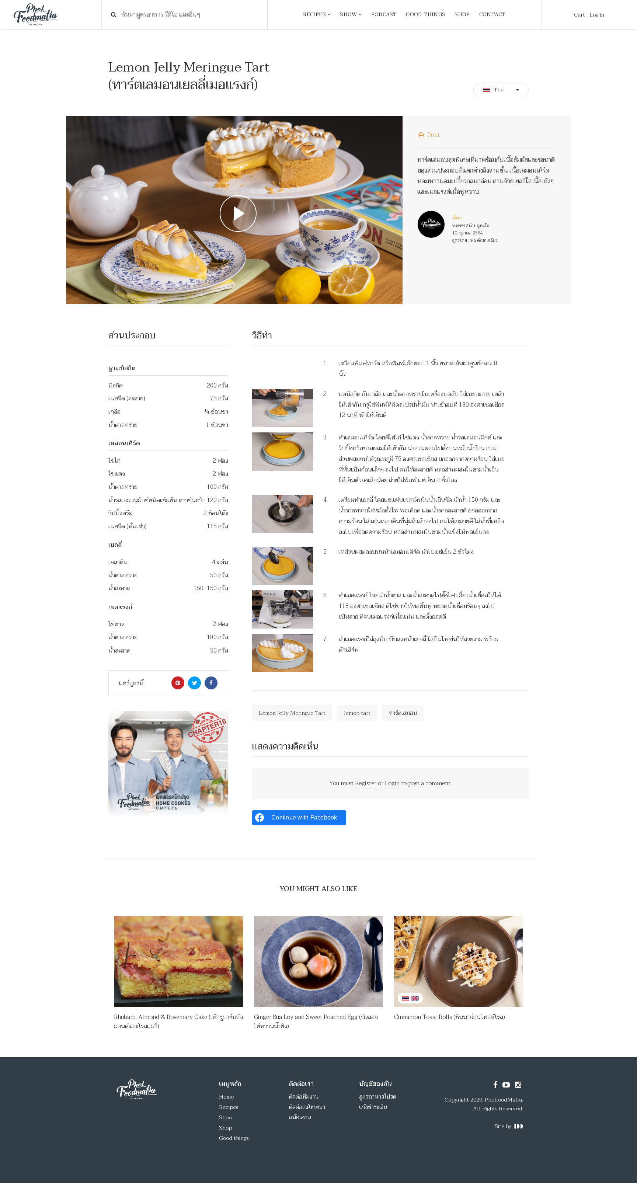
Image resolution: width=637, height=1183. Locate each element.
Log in (596, 15)
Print (433, 135)
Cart (579, 15)
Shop (225, 1127)
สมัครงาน (300, 1117)
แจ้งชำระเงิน (373, 1107)
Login (392, 783)
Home (226, 1097)
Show (226, 1117)
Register (365, 783)
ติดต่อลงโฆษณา (307, 1107)
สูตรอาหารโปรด (377, 1097)
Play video (234, 210)
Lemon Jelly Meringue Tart (292, 713)
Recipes (228, 1107)
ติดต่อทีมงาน (304, 1097)
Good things (233, 1138)
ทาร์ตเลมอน (403, 713)
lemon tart (357, 713)
